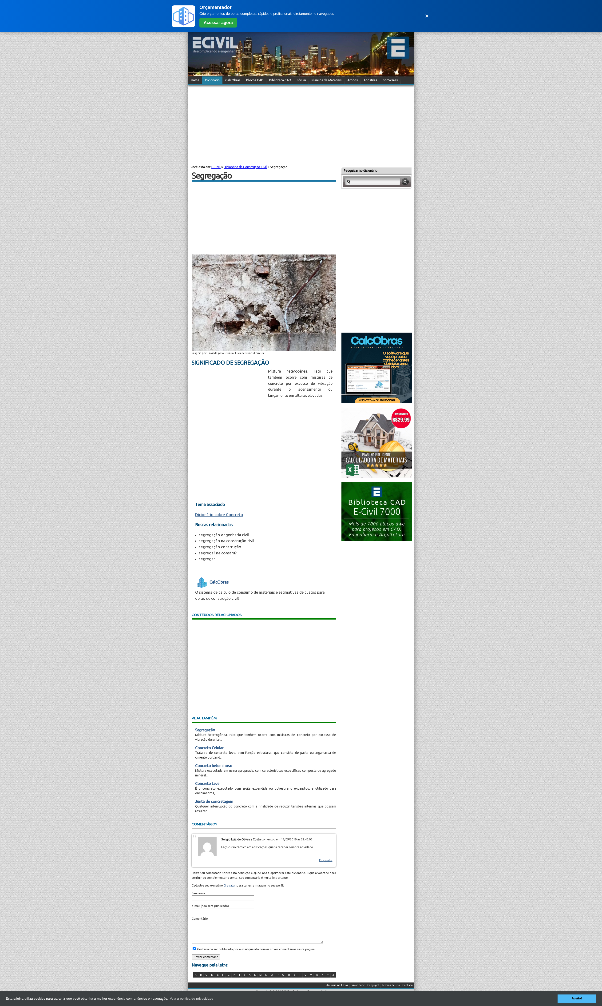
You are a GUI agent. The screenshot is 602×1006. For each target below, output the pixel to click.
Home (195, 80)
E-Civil (216, 167)
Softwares (390, 80)
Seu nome (198, 893)
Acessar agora (218, 22)
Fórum (301, 80)
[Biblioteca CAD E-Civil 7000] (376, 539)
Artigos (352, 80)
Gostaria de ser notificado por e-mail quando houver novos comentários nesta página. (255, 949)
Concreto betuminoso (213, 765)
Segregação (205, 730)
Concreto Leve (207, 783)
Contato (407, 985)
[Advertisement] (301, 123)
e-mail (196, 905)
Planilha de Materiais (327, 80)
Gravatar (230, 885)
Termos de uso (391, 985)
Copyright (373, 985)
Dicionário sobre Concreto (219, 514)
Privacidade (358, 985)
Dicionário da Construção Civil (245, 167)
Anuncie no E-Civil (337, 985)
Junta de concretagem (214, 801)
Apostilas (370, 80)
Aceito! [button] (577, 998)
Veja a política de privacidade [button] (191, 998)
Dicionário (212, 80)
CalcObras (233, 80)
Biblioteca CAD (280, 80)
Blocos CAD (255, 80)
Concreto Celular (209, 748)
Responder (325, 860)
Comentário (200, 918)
